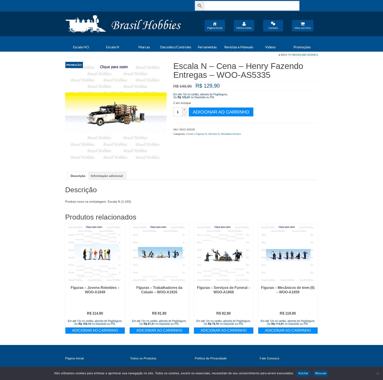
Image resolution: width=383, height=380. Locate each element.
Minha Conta (244, 27)
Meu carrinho (303, 27)
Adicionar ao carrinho (221, 112)
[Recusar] (377, 373)
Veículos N (214, 134)
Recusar (321, 373)
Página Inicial (214, 27)
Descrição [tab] (78, 176)
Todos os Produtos (143, 358)
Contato (273, 27)
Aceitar (303, 373)
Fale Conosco (269, 358)
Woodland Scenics (305, 54)
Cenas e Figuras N (196, 134)
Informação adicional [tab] (107, 176)
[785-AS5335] (116, 112)
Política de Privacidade (211, 358)
